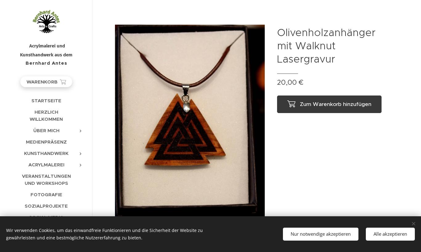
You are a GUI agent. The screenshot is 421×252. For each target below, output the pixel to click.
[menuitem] (46, 100)
